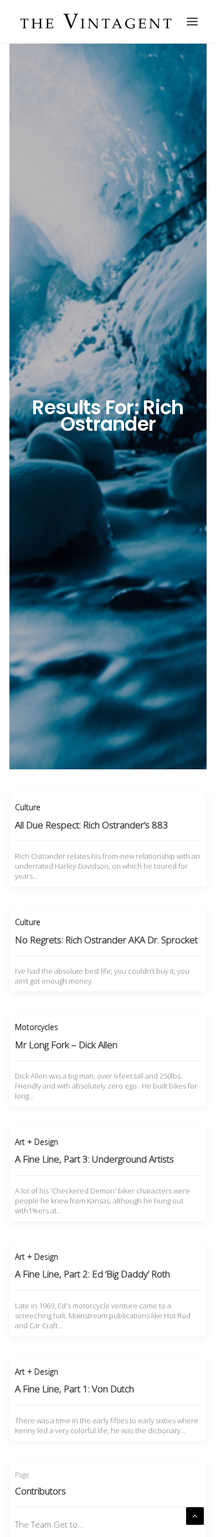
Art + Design (36, 1142)
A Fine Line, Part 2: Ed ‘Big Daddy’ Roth (92, 1273)
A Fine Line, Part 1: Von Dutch (74, 1388)
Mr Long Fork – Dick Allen (66, 1044)
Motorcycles (36, 1027)
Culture (27, 807)
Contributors (40, 1491)
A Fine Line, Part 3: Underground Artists (94, 1159)
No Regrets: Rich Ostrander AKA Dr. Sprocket (106, 939)
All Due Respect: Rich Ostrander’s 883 (91, 824)
